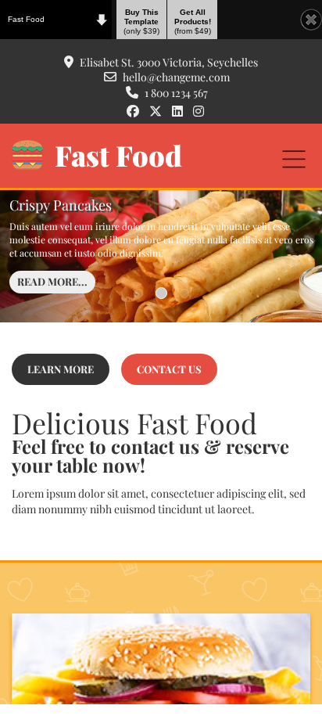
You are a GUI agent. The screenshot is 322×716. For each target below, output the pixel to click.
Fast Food (26, 19)
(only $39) (141, 21)
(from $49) (192, 21)
